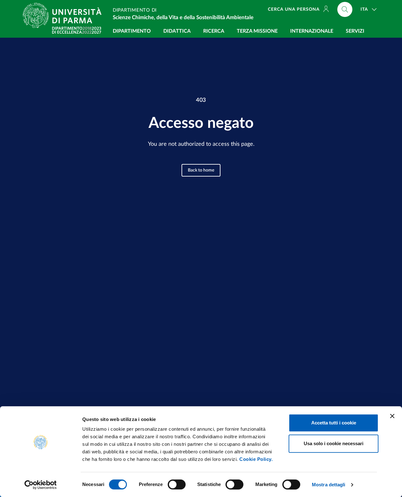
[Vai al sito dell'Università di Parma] (64, 15)
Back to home (201, 170)
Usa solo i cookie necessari (333, 443)
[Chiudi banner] (392, 416)
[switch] (177, 484)
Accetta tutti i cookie (333, 422)
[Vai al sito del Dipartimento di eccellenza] (76, 30)
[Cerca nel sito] (344, 9)
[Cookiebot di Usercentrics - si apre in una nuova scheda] (40, 484)
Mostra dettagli (328, 484)
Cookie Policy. (256, 459)
